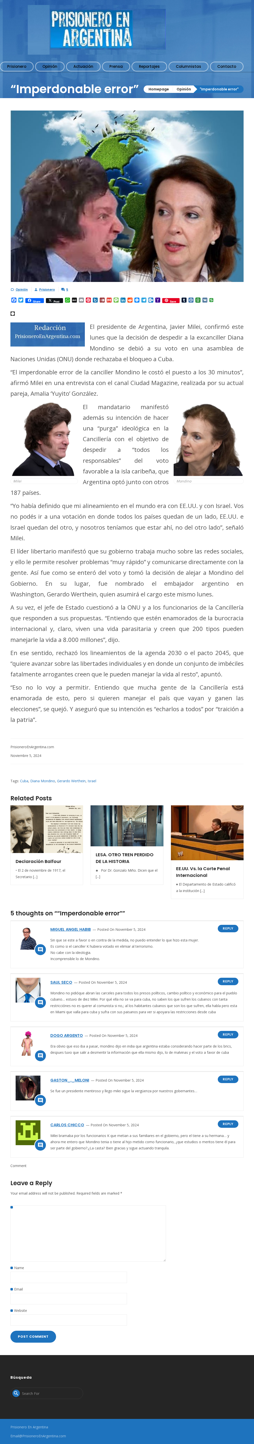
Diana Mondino (42, 781)
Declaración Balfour (38, 861)
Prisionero (47, 289)
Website (20, 1310)
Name (19, 1267)
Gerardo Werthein (71, 781)
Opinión (184, 89)
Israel (92, 781)
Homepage (159, 89)
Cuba (24, 781)
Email (18, 1289)
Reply (228, 928)
